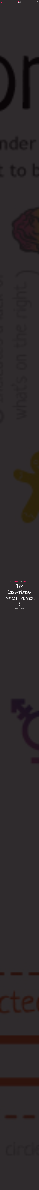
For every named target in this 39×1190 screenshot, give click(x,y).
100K (19, 609)
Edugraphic (16, 581)
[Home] (19, 2)
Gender (26, 581)
